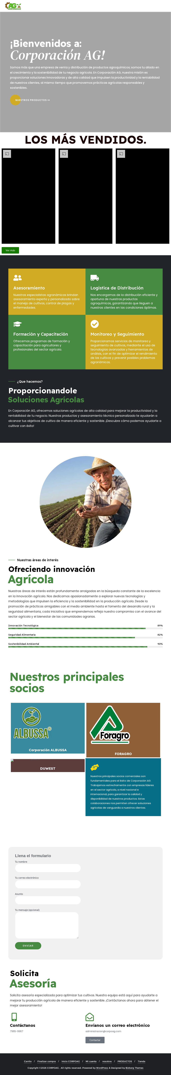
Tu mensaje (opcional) (27, 910)
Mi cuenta (91, 1061)
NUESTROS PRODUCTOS (31, 100)
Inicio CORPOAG (71, 1061)
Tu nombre (21, 861)
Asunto (19, 893)
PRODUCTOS (125, 1061)
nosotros (107, 1061)
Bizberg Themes (134, 1067)
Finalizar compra (46, 1061)
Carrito (28, 1061)
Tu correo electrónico (27, 877)
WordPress (102, 1067)
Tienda (141, 1061)
